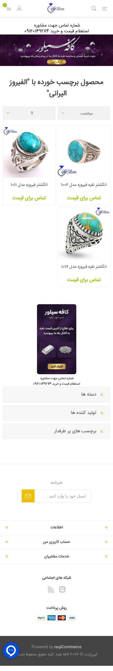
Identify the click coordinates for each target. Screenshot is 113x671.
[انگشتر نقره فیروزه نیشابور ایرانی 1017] (84, 233)
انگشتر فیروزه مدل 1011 (29, 185)
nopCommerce (67, 647)
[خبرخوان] (51, 589)
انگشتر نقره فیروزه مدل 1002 (84, 185)
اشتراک (28, 495)
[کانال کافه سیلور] (56, 50)
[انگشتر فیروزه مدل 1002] (84, 152)
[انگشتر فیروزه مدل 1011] (29, 152)
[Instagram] (62, 589)
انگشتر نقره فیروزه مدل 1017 (84, 267)
